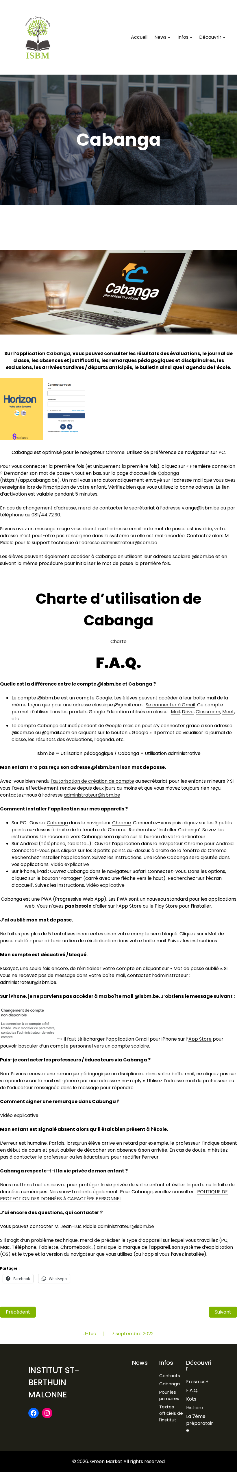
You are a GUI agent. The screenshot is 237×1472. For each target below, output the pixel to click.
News (140, 1363)
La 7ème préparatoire (199, 1423)
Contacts (169, 1376)
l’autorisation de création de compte (92, 781)
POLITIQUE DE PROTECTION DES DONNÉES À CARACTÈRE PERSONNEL (114, 1195)
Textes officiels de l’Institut (171, 1413)
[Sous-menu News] (169, 37)
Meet (228, 711)
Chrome (115, 452)
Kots (191, 1399)
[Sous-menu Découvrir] (224, 37)
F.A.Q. (192, 1390)
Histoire (194, 1407)
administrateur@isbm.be (129, 542)
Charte (118, 641)
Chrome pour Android (209, 843)
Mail (175, 711)
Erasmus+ (197, 1381)
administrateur (92, 795)
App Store (200, 1039)
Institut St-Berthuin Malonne (53, 1382)
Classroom (208, 711)
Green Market (106, 1461)
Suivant (223, 1312)
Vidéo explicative (70, 864)
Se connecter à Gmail (170, 704)
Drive (188, 711)
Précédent (18, 1312)
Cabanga (58, 353)
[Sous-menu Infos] (191, 37)
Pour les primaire (168, 1395)
